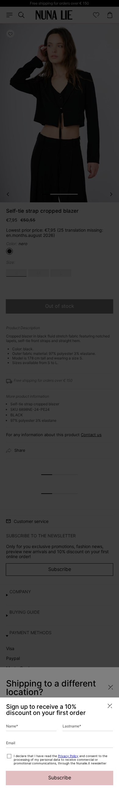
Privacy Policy (68, 756)
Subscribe (59, 777)
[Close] (109, 706)
